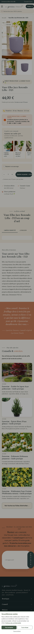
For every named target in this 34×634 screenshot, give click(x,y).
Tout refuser (24, 627)
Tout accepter (9, 627)
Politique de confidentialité (13, 623)
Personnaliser (17, 631)
